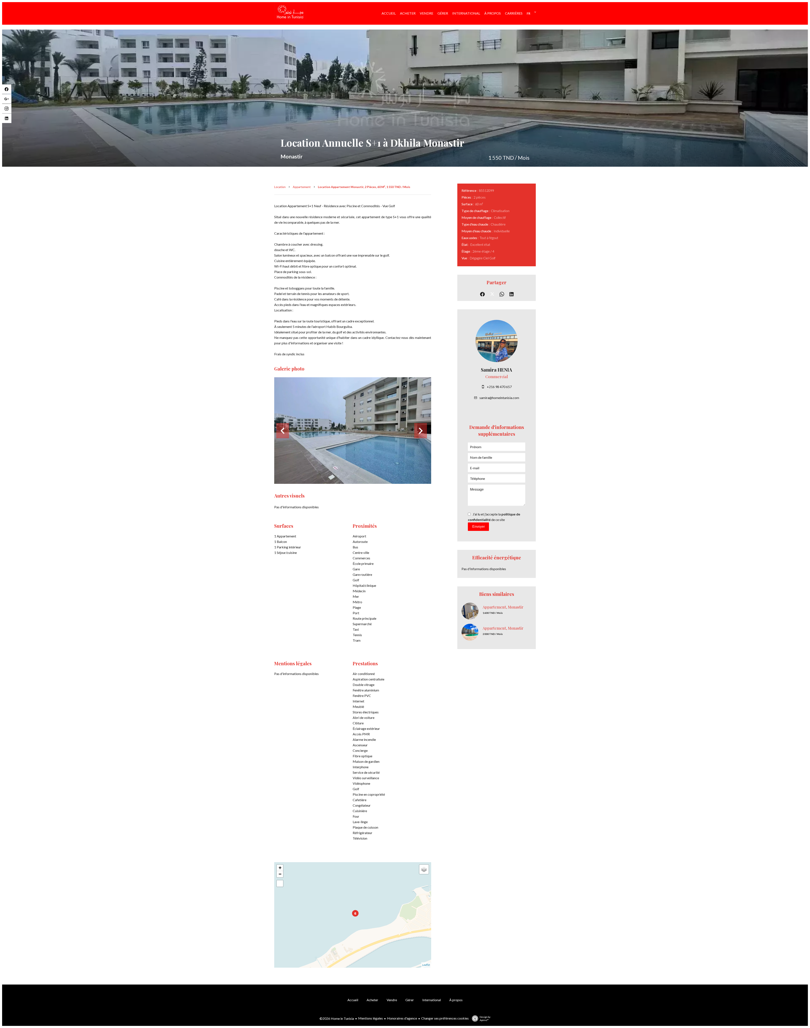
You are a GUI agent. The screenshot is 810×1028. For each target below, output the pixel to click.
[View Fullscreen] (280, 883)
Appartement (302, 187)
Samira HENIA (496, 370)
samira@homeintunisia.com (499, 398)
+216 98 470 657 (499, 387)
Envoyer (478, 526)
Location (280, 187)
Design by (485, 1018)
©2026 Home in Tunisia (337, 1018)
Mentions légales (370, 1018)
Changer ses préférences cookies (445, 1018)
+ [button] (280, 867)
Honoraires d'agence (402, 1018)
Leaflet (426, 964)
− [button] (280, 874)
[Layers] (424, 869)
